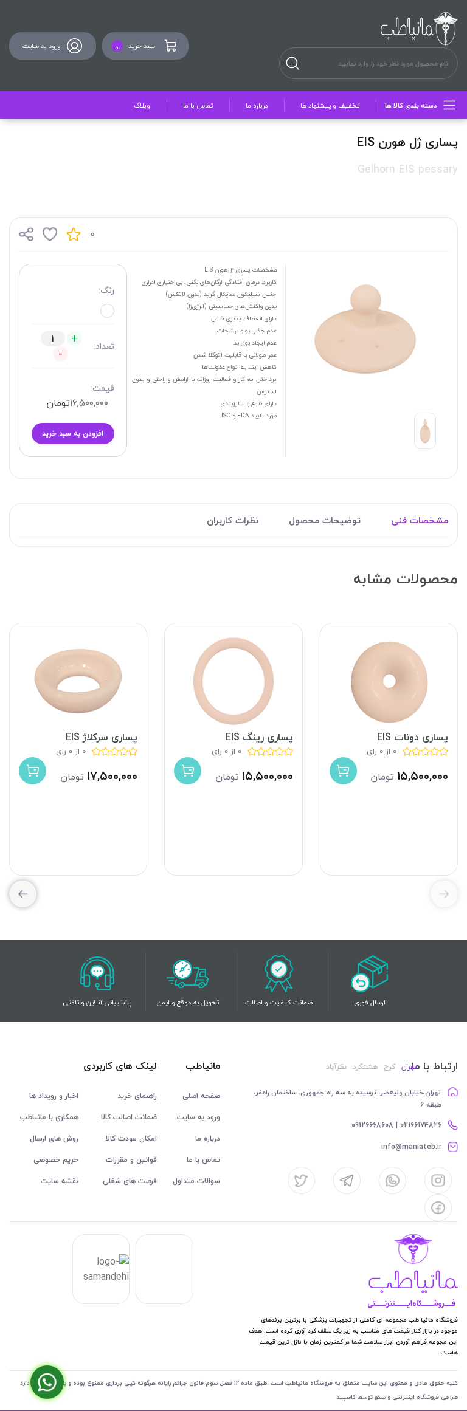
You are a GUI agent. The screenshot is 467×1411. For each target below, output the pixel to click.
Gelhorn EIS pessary (408, 169)
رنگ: (106, 290)
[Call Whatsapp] (47, 1382)
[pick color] (107, 311)
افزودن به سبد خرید (72, 433)
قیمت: (102, 388)
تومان (58, 402)
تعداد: (104, 346)
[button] (22, 894)
